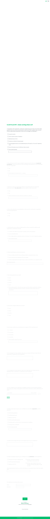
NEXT (25, 498)
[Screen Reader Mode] (47, 1)
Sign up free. (29, 504)
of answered (20, 517)
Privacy (23, 509)
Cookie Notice (26, 509)
